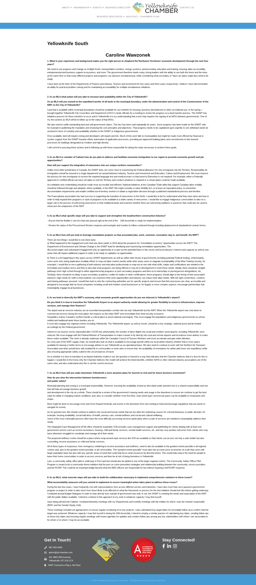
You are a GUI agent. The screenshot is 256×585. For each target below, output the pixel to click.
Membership (81, 7)
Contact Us (187, 7)
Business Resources (109, 16)
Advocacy (132, 16)
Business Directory (118, 7)
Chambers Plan (149, 16)
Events (97, 7)
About (66, 7)
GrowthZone (160, 580)
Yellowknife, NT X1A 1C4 (61, 559)
